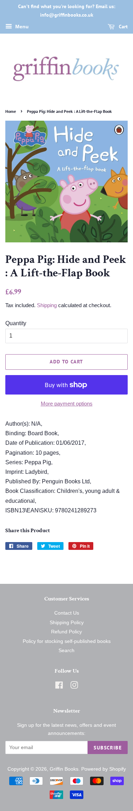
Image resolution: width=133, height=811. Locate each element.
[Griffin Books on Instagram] (74, 686)
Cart (122, 26)
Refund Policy (66, 631)
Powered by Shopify (103, 769)
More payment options (67, 404)
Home (10, 111)
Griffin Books (64, 769)
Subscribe (108, 747)
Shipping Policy (67, 622)
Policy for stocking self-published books (67, 641)
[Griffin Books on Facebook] (59, 686)
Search (66, 650)
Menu (21, 26)
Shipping (47, 305)
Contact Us (66, 613)
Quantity (15, 323)
